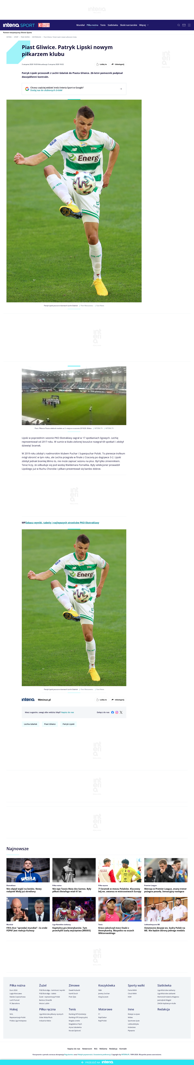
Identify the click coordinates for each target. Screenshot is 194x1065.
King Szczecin (103, 997)
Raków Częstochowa (17, 997)
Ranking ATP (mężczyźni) (78, 1017)
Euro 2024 (13, 990)
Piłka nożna (25, 37)
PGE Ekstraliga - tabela (47, 993)
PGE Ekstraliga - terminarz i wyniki (52, 990)
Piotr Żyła (72, 997)
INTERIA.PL (125, 1054)
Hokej (14, 1009)
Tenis (72, 1009)
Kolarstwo (132, 1027)
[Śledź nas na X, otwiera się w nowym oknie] (121, 712)
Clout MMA (132, 993)
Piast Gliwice (50, 724)
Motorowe (105, 1009)
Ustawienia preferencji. (102, 1054)
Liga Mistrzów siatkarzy (166, 990)
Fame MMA (132, 990)
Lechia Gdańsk (30, 724)
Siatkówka (164, 985)
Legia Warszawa (16, 993)
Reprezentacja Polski (17, 1017)
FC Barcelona (15, 1003)
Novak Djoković (75, 1030)
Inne (131, 1009)
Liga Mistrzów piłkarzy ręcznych (51, 1014)
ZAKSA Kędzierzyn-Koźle (166, 1003)
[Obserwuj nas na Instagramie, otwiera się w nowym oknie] (117, 712)
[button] (92, 25)
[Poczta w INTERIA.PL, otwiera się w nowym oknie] (184, 25)
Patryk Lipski (68, 724)
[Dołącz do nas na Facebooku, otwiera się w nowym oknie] (112, 712)
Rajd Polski (102, 1020)
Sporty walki (136, 985)
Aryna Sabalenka (75, 1027)
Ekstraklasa (36, 37)
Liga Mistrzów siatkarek (166, 993)
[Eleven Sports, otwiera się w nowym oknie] (44, 25)
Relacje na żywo (134, 1014)
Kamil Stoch (73, 993)
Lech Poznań (15, 1000)
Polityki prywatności (85, 1054)
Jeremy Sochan (104, 993)
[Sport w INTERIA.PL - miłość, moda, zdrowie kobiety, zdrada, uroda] (27, 25)
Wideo (130, 1017)
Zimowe (74, 985)
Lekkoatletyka (133, 1024)
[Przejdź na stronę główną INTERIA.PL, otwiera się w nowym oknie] (11, 25)
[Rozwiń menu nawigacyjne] (189, 25)
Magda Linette (74, 1020)
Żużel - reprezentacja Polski (49, 997)
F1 (99, 1014)
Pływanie (131, 1030)
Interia (9, 37)
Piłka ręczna (47, 1009)
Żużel (42, 985)
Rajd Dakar (102, 1017)
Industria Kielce (45, 1020)
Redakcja (163, 1009)
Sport (16, 37)
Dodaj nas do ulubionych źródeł (57, 90)
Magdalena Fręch (75, 1024)
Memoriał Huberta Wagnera (168, 997)
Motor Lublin (44, 1003)
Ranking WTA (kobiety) (77, 1014)
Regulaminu (69, 1054)
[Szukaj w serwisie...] (178, 25)
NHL (11, 1014)
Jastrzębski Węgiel (164, 1000)
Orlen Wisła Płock (45, 1017)
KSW (129, 997)
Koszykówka (106, 985)
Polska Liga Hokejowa (18, 1020)
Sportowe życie (133, 1020)
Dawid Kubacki (74, 990)
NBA (100, 990)
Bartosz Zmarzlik (45, 1000)
